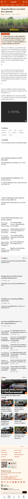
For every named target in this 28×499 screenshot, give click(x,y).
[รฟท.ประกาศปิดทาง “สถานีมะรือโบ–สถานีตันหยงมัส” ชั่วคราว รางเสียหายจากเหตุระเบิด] (5, 368)
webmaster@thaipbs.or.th (11, 477)
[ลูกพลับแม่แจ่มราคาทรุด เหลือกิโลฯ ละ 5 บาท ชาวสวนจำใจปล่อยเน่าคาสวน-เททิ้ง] (5, 346)
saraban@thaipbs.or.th (17, 479)
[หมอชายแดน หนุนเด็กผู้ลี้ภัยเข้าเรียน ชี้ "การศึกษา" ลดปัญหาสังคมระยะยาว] (14, 312)
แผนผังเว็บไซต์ (3, 450)
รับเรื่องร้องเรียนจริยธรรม (18, 454)
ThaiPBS (10, 135)
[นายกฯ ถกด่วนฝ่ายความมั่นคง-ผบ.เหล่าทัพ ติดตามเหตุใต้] (14, 149)
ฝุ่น (9, 132)
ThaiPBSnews (4, 135)
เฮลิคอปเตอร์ (4, 132)
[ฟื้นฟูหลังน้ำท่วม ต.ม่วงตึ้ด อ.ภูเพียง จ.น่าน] (7, 430)
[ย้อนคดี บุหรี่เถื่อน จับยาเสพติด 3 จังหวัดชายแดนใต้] (14, 386)
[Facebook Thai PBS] (2, 482)
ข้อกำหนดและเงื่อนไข (18, 450)
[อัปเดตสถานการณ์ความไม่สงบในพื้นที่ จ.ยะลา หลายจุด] (5, 250)
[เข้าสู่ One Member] (26, 2)
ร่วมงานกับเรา (3, 456)
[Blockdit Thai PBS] (21, 482)
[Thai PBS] (14, 2)
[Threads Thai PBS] (10, 482)
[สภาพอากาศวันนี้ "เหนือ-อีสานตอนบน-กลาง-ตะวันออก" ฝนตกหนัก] (14, 209)
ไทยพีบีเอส (14, 132)
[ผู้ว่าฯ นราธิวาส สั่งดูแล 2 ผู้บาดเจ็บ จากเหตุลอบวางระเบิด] (5, 244)
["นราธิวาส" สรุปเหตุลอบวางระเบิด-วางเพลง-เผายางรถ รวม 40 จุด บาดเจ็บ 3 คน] (14, 189)
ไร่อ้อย (15, 130)
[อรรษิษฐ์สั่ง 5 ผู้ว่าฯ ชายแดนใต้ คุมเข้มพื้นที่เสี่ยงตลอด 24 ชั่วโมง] (14, 290)
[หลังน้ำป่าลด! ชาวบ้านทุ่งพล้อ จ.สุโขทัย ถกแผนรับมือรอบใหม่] (21, 430)
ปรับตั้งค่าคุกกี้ (16, 456)
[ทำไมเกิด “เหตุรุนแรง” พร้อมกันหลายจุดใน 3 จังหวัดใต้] (21, 402)
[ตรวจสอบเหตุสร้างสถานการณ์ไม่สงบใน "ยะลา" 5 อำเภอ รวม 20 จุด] (14, 169)
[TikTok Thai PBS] (18, 482)
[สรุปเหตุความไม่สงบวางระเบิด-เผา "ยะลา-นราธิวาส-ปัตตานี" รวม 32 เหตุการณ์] (5, 231)
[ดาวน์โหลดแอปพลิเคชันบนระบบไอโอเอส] (12, 463)
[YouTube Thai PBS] (16, 482)
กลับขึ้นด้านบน (22, 446)
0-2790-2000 (5, 476)
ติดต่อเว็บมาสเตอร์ (17, 452)
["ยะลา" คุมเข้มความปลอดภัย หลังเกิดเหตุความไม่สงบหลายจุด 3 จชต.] (5, 237)
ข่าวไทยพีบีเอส (21, 132)
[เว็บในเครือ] (2, 2)
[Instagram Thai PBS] (8, 482)
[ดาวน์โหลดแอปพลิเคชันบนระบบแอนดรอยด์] (12, 467)
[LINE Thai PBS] (13, 482)
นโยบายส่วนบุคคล (4, 454)
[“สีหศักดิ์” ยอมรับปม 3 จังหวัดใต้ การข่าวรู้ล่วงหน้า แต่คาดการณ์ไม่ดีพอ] (7, 402)
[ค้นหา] (4, 2)
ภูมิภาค (2, 14)
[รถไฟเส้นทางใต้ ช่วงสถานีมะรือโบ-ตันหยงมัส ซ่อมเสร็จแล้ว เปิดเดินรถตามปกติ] (14, 267)
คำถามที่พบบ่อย (4, 452)
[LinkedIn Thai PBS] (24, 482)
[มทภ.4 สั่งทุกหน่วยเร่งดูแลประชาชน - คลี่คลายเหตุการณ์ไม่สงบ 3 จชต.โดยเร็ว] (5, 224)
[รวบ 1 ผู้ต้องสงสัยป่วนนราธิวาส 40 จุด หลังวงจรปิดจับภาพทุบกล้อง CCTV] (5, 332)
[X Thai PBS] (5, 482)
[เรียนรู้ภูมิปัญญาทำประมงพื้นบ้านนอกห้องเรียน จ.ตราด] (7, 416)
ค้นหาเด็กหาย (4, 130)
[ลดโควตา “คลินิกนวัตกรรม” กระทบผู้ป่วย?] (21, 416)
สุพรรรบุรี (20, 130)
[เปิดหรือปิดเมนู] (23, 2)
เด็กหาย (10, 130)
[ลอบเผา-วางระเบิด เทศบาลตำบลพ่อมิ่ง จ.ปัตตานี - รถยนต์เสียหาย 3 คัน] (5, 362)
